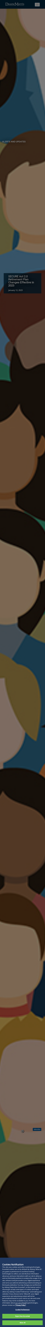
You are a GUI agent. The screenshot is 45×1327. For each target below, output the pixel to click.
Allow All (22, 1323)
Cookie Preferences (22, 1310)
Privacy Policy (20, 1305)
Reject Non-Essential (22, 1316)
